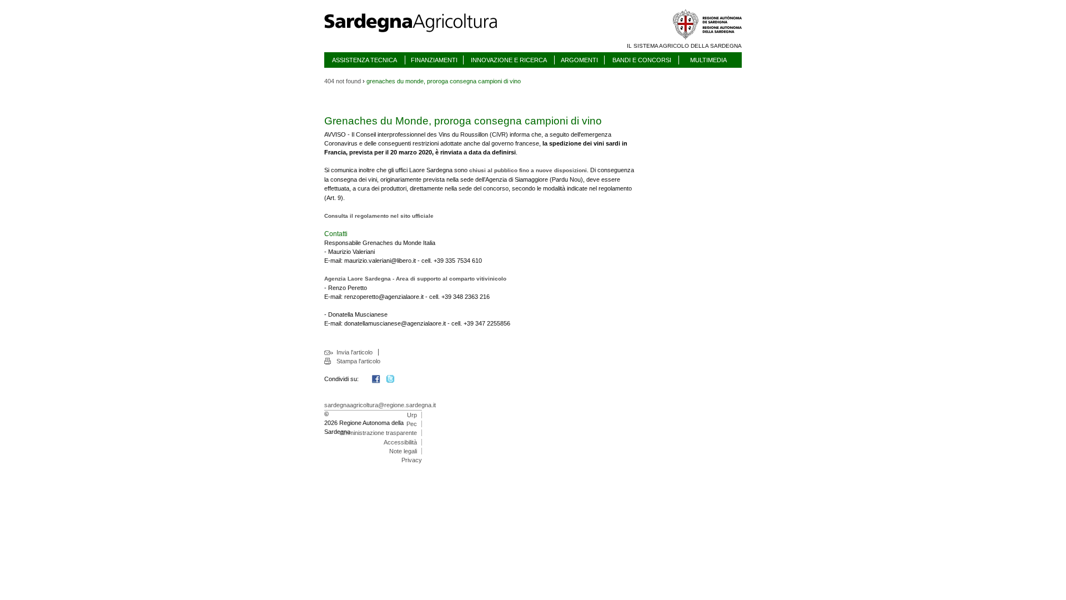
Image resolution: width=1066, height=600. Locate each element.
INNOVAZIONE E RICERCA (509, 60)
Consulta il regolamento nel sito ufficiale (379, 216)
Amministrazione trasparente (378, 432)
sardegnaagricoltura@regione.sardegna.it (380, 405)
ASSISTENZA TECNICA (364, 60)
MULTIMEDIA (708, 60)
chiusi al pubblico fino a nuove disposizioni (528, 170)
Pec (411, 424)
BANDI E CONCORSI (641, 60)
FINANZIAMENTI (434, 60)
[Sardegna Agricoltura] (421, 36)
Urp (412, 415)
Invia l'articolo (354, 352)
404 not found (342, 81)
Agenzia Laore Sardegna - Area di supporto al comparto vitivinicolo (415, 279)
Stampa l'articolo (358, 361)
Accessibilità (400, 442)
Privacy (411, 460)
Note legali (403, 451)
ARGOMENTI (579, 60)
